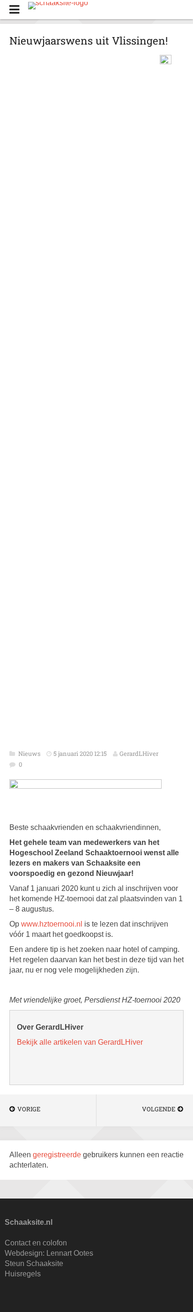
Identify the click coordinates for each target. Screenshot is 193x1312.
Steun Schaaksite (34, 1263)
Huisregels (23, 1274)
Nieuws (30, 753)
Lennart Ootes (69, 1253)
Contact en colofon (36, 1243)
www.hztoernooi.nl (51, 924)
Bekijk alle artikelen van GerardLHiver (80, 1042)
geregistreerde (58, 1155)
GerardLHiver (138, 753)
